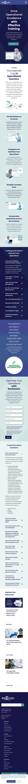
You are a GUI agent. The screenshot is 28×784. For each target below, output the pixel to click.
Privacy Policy (3, 778)
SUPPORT (3, 718)
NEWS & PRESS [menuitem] (7, 750)
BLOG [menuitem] (5, 761)
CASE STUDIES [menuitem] (7, 763)
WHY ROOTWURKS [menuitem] (8, 748)
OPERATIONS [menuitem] (6, 725)
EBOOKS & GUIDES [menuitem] (8, 767)
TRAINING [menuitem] (6, 734)
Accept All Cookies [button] (11, 781)
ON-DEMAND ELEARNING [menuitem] (9, 741)
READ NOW (9, 624)
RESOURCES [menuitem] (6, 759)
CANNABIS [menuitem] (6, 739)
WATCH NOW (9, 655)
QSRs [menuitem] (5, 738)
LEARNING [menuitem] (6, 723)
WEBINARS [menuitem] (6, 765)
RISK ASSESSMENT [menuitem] (7, 727)
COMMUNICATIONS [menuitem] (8, 729)
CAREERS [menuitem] (6, 756)
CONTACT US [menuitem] (7, 754)
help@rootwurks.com (6, 709)
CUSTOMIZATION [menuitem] (7, 731)
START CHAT (9, 685)
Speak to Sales (14, 774)
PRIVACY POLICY (4, 717)
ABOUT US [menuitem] (6, 746)
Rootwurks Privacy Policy (13, 428)
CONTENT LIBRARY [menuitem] (7, 743)
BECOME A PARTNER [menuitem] (8, 752)
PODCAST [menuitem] (6, 768)
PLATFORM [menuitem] (6, 721)
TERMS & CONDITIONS (6, 715)
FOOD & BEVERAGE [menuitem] (8, 736)
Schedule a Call (13, 44)
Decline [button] (18, 781)
